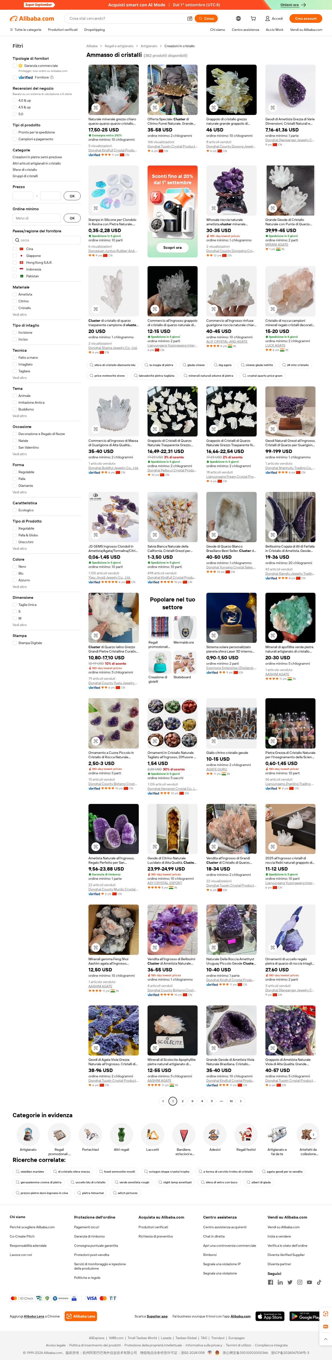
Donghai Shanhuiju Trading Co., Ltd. (290, 468)
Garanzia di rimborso (89, 1236)
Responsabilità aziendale (28, 1245)
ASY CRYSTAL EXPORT (165, 883)
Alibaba (92, 46)
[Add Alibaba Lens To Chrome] (81, 1316)
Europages (236, 1338)
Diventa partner (279, 1264)
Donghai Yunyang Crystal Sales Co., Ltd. (231, 567)
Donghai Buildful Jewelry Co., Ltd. (113, 468)
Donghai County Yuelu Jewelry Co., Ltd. (113, 683)
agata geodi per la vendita (285, 1171)
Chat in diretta (214, 1236)
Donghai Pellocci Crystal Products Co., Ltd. (173, 470)
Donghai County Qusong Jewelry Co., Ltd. (231, 146)
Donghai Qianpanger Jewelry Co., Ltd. (290, 140)
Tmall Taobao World (142, 1338)
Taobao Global (186, 1338)
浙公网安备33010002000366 (245, 1353)
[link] (325, 1314)
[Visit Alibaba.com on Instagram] (300, 1282)
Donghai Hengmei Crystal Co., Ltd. (173, 789)
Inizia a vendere (279, 1236)
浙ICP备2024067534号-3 (290, 1353)
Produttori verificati (153, 1227)
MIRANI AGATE (276, 244)
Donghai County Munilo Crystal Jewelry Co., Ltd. (113, 889)
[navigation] (47, 574)
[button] (190, 18)
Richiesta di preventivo (156, 1236)
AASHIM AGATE (277, 674)
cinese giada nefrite (259, 365)
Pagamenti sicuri (86, 1227)
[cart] (254, 19)
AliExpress (97, 1338)
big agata (225, 365)
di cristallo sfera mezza (74, 1171)
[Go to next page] (240, 1101)
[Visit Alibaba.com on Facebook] (270, 1282)
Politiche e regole (87, 1278)
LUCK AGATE (275, 345)
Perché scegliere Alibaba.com (32, 1227)
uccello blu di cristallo (90, 1182)
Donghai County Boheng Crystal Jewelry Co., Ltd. (113, 784)
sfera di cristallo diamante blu (115, 365)
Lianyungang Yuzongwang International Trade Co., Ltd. (173, 345)
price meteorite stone (110, 375)
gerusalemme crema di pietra (41, 1182)
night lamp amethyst (177, 1182)
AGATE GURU (216, 769)
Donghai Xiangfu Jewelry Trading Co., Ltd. (290, 573)
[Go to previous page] (163, 1101)
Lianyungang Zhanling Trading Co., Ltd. (290, 784)
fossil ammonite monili (119, 1171)
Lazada (166, 1338)
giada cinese (196, 365)
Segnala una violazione (220, 1273)
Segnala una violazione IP (222, 1264)
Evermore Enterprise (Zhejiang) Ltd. (231, 668)
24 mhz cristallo (298, 365)
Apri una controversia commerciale (229, 1245)
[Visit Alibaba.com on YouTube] (309, 1282)
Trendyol (217, 1338)
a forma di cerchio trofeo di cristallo (228, 1171)
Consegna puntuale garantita (96, 1245)
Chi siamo (17, 1217)
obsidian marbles (32, 1171)
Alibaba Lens (34, 1316)
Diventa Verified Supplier (286, 1255)
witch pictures (128, 1193)
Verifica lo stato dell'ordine (287, 1245)
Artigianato (149, 46)
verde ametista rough (134, 1182)
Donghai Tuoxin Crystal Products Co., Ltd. (173, 146)
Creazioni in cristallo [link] (180, 46)
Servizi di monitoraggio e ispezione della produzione (100, 1266)
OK (72, 196)
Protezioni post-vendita (91, 1255)
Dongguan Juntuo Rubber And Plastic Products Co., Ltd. (113, 251)
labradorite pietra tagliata (157, 375)
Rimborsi (210, 1255)
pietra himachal (93, 1193)
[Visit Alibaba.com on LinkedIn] (280, 1282)
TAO (204, 1338)
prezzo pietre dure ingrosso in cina (44, 1193)
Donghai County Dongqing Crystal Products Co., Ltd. (231, 251)
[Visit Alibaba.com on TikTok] (319, 1282)
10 (231, 1101)
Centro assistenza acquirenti (224, 1227)
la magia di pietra (161, 365)
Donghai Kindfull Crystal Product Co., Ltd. (113, 150)
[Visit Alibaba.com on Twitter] (290, 1282)
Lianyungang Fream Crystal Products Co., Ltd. (231, 477)
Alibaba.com (241, 1316)
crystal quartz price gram (264, 375)
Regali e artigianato (119, 46)
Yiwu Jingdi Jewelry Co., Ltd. (109, 577)
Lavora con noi (21, 1255)
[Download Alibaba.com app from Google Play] (305, 1316)
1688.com (116, 1338)
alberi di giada (261, 1182)
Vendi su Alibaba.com (284, 1227)
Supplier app (157, 1316)
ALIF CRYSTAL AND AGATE (226, 341)
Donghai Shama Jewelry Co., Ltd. (112, 348)
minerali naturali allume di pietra (211, 375)
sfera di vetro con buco (221, 1182)
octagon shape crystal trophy (169, 1171)
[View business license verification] (210, 1352)
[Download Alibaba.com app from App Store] (270, 1316)
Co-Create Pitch (22, 1236)
